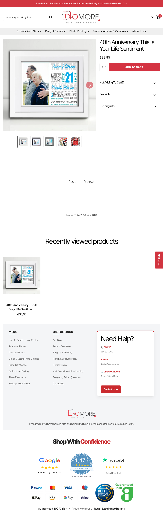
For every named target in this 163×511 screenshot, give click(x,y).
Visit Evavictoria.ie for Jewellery (68, 371)
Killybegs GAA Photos (19, 383)
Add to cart (134, 67)
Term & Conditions (62, 346)
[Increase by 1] (106, 64)
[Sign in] (152, 17)
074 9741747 (107, 351)
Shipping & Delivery (62, 352)
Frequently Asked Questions (67, 377)
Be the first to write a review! (81, 223)
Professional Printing (19, 371)
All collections (29, 31)
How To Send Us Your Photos (23, 340)
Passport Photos (17, 352)
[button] (90, 85)
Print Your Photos (17, 346)
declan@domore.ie (110, 364)
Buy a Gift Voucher (18, 365)
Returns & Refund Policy (65, 358)
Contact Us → (111, 389)
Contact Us (58, 383)
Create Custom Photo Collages (24, 358)
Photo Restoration (17, 377)
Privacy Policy (60, 365)
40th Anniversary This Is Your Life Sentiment (21, 307)
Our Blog (57, 340)
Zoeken (50, 17)
